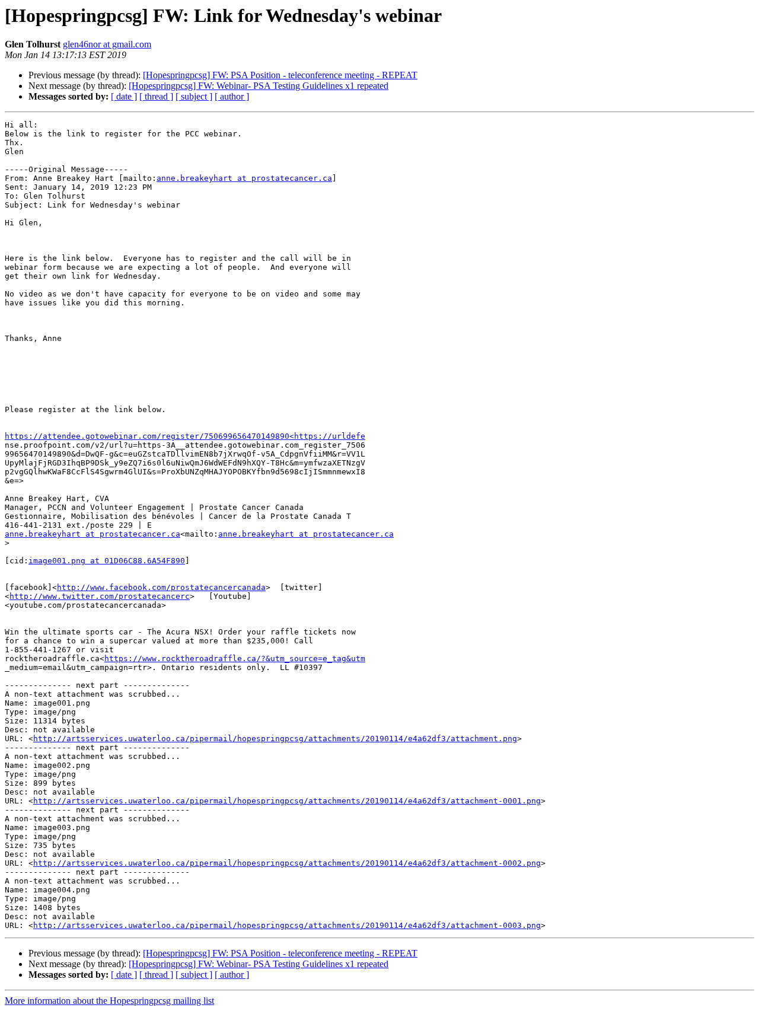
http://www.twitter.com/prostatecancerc (99, 596)
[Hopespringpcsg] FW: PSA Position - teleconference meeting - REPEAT (280, 75)
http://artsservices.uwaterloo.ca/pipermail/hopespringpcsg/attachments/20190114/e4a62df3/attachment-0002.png (287, 863)
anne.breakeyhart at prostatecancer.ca (244, 178)
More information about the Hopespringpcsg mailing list (109, 1001)
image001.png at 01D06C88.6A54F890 (106, 560)
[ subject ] (194, 96)
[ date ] (124, 96)
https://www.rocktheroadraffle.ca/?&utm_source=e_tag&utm (234, 658)
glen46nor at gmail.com (107, 44)
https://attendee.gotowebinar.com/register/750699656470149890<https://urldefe (185, 436)
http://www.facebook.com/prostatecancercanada (161, 587)
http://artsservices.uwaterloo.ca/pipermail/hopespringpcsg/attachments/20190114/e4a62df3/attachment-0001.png (287, 800)
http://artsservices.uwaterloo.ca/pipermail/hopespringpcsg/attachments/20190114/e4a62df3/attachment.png (275, 738)
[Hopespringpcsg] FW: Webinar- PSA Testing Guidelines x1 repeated (258, 86)
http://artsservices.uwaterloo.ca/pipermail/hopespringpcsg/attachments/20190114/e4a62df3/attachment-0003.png (287, 925)
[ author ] (232, 96)
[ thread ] (156, 96)
